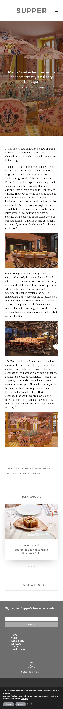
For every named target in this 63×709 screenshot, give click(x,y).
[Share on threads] (27, 585)
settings (24, 698)
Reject (20, 704)
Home (14, 635)
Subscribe (16, 643)
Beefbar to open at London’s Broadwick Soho (31, 551)
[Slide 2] (31, 566)
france (10, 468)
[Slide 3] (34, 566)
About (14, 637)
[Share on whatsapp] (35, 585)
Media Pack (17, 640)
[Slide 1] (28, 566)
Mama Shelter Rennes (18, 473)
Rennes (36, 473)
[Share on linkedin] (31, 585)
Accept (8, 704)
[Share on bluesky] (39, 585)
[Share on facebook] (20, 585)
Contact (15, 646)
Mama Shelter (13, 148)
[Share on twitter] (24, 585)
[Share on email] (43, 585)
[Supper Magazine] (31, 10)
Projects (41, 87)
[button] (56, 10)
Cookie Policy (18, 649)
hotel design (24, 468)
